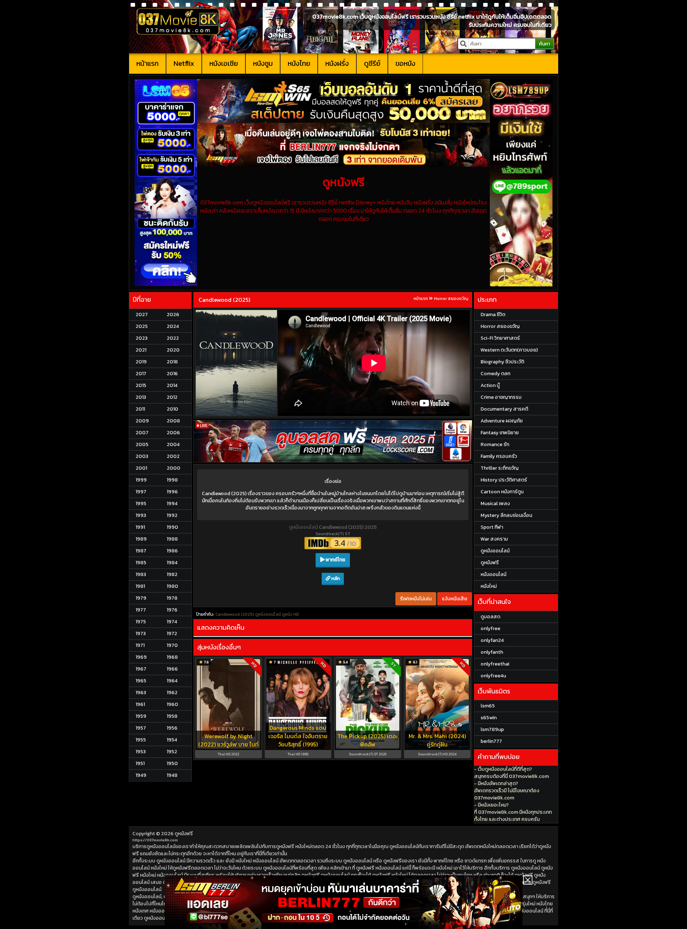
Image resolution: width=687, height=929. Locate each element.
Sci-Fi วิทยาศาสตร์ (500, 338)
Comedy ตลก (495, 373)
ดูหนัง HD (290, 614)
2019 (141, 362)
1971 (140, 645)
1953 (141, 751)
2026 (173, 314)
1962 (172, 692)
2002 (173, 456)
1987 (141, 551)
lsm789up (492, 729)
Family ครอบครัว (499, 456)
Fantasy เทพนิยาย (500, 432)
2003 (142, 456)
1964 (172, 680)
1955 (141, 740)
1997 (141, 491)
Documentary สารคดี (504, 409)
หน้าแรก (147, 63)
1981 (140, 586)
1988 (172, 539)
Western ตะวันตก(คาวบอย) (509, 350)
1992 (172, 515)
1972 (172, 633)
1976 (172, 610)
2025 (142, 326)
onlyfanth (492, 652)
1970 (172, 645)
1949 (141, 775)
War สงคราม (494, 539)
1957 (141, 728)
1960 (172, 704)
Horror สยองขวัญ (451, 298)
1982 (172, 574)
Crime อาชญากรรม (501, 397)
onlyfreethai (495, 664)
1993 (141, 515)
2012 (172, 397)
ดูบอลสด (490, 616)
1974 (172, 621)
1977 (141, 610)
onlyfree (490, 628)
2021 (141, 350)
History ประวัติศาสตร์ (504, 480)
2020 (173, 350)
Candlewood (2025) (224, 299)
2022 (173, 338)
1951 (140, 763)
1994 (172, 503)
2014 (172, 385)
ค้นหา (544, 44)
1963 (141, 692)
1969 (141, 657)
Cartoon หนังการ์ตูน (502, 491)
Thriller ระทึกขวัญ (499, 468)
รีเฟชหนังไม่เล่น (416, 599)
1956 (172, 728)
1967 (141, 669)
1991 (140, 527)
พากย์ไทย (335, 559)
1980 (172, 586)
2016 (172, 373)
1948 (172, 775)
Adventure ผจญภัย (502, 421)
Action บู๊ (490, 385)
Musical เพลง (495, 503)
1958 (172, 716)
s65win (489, 717)
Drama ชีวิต (493, 314)
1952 (172, 751)
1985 (141, 562)
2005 (142, 444)
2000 (173, 468)
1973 (141, 633)
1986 (172, 551)
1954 (172, 740)
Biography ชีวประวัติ (502, 362)
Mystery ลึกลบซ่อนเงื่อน (506, 515)
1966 (172, 669)
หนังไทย (299, 63)
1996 (172, 491)
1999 (141, 480)
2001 (141, 468)
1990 (172, 527)
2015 (141, 385)
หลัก (335, 578)
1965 (141, 680)
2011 (140, 409)
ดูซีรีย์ (372, 63)
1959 (141, 716)
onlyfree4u (493, 675)
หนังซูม (263, 63)
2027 (142, 314)
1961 (140, 704)
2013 (141, 397)
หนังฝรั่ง (337, 63)
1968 (172, 657)
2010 (172, 409)
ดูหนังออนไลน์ (304, 527)
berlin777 (491, 741)
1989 (141, 539)
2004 (173, 444)
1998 (172, 480)
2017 (141, 373)
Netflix (184, 63)
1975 (141, 621)
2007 (142, 432)
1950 (172, 763)
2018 (172, 362)
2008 (173, 421)
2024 (173, 326)
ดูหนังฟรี (184, 833)
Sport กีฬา (492, 527)
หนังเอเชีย (223, 63)
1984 (172, 562)
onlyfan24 (492, 640)
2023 (141, 338)
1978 (172, 598)
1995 (141, 503)
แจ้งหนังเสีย (454, 599)
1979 (141, 598)
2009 (142, 421)
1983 (141, 574)
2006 (173, 432)
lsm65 (488, 706)
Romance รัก (495, 444)
